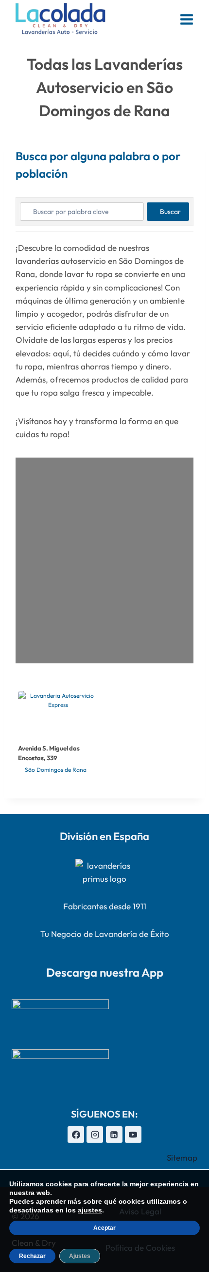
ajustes (90, 1210)
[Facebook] (76, 1134)
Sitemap (182, 1157)
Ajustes (79, 1256)
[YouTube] (133, 1134)
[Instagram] (95, 1134)
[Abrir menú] (186, 19)
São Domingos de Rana (56, 769)
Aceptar (104, 1228)
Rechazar (32, 1256)
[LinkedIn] (114, 1134)
